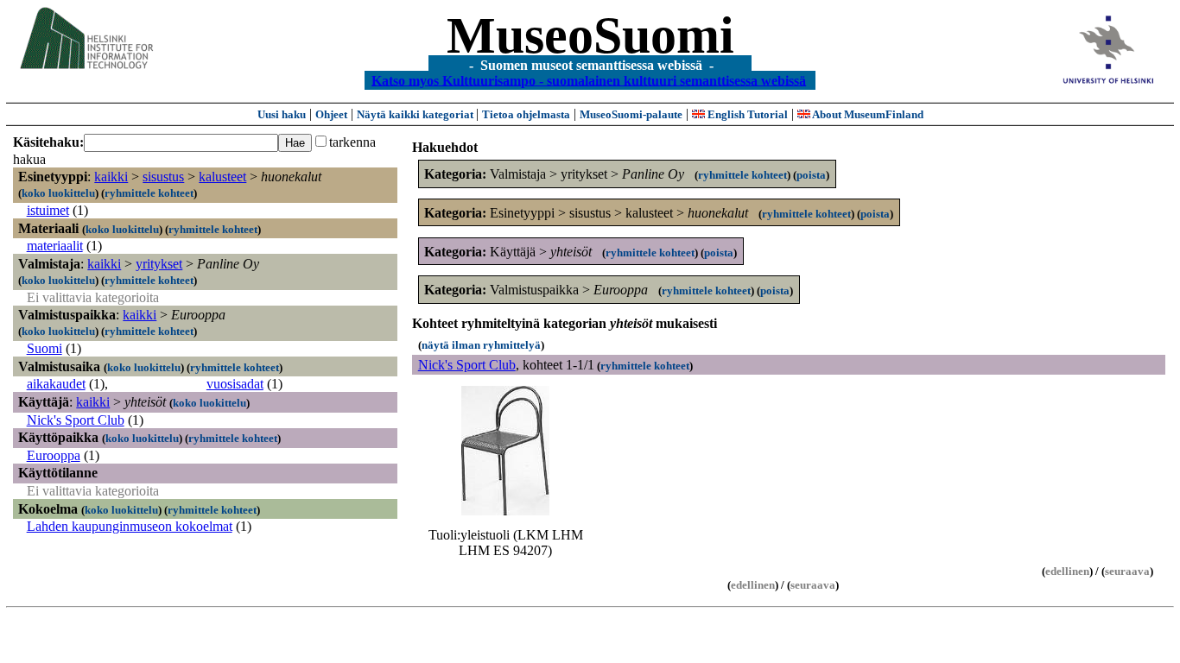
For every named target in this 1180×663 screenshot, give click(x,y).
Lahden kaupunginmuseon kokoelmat (129, 526)
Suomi (44, 348)
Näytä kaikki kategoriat (416, 114)
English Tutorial (746, 114)
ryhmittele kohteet (149, 192)
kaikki (111, 176)
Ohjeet (331, 114)
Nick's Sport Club (75, 420)
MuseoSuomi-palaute (631, 114)
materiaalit (55, 245)
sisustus (163, 176)
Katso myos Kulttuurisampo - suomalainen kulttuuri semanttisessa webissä (588, 80)
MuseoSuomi (590, 35)
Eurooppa (53, 455)
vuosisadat (234, 383)
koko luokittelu (58, 192)
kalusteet (222, 176)
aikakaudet (56, 383)
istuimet (48, 210)
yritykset (159, 263)
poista (811, 174)
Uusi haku (281, 114)
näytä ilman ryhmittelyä (481, 344)
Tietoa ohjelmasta (526, 114)
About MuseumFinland (866, 114)
